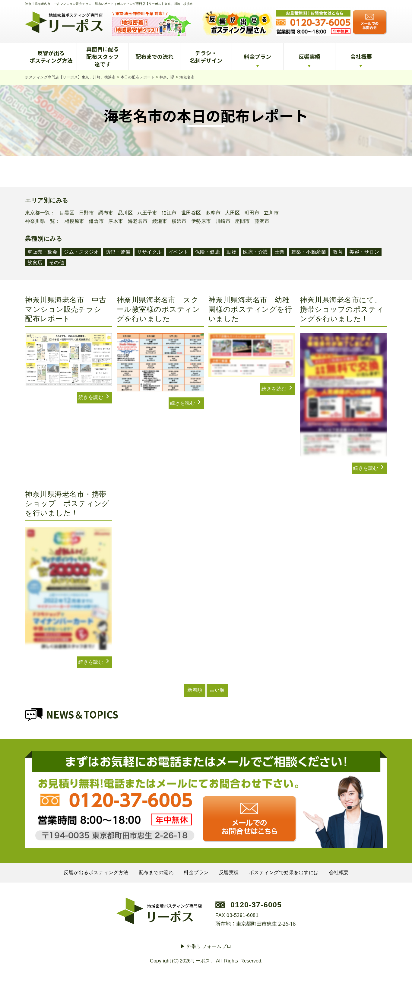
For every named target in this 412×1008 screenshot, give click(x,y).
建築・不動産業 (308, 251)
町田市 (252, 212)
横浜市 (179, 221)
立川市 (271, 212)
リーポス (200, 960)
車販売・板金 (42, 251)
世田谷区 (191, 212)
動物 (231, 251)
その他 (56, 262)
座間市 (242, 221)
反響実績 (309, 56)
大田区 (232, 212)
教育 (338, 251)
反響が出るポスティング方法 (51, 56)
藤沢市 (262, 221)
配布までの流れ (154, 56)
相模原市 (74, 221)
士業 (280, 251)
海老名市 (138, 221)
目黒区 (66, 212)
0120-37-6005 (256, 904)
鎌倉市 (96, 221)
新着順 (194, 690)
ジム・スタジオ (81, 251)
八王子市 (147, 212)
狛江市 (169, 212)
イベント (179, 251)
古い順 (217, 690)
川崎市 (223, 221)
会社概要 (361, 56)
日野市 (86, 212)
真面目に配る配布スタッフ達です (102, 56)
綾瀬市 (159, 221)
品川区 (125, 212)
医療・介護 (255, 251)
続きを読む (91, 397)
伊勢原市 (201, 221)
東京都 (32, 212)
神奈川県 (35, 221)
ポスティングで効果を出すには (284, 872)
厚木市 (115, 221)
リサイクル (149, 251)
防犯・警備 (118, 251)
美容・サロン (364, 251)
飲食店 (35, 262)
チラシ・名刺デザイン (206, 56)
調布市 (105, 212)
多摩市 (213, 212)
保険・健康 (207, 251)
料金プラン (257, 56)
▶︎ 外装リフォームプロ (206, 946)
